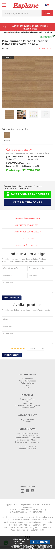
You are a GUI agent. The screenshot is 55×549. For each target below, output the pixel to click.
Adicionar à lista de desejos (40, 48)
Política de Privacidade (27, 381)
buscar (47, 13)
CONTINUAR (40, 542)
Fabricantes (27, 403)
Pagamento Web (27, 419)
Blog (27, 385)
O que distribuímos (27, 399)
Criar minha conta (27, 202)
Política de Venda (27, 383)
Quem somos (27, 379)
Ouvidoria (27, 422)
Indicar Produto (11, 298)
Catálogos (27, 401)
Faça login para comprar (30, 194)
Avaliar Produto (11, 355)
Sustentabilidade (27, 408)
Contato (27, 387)
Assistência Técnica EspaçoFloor (27, 406)
